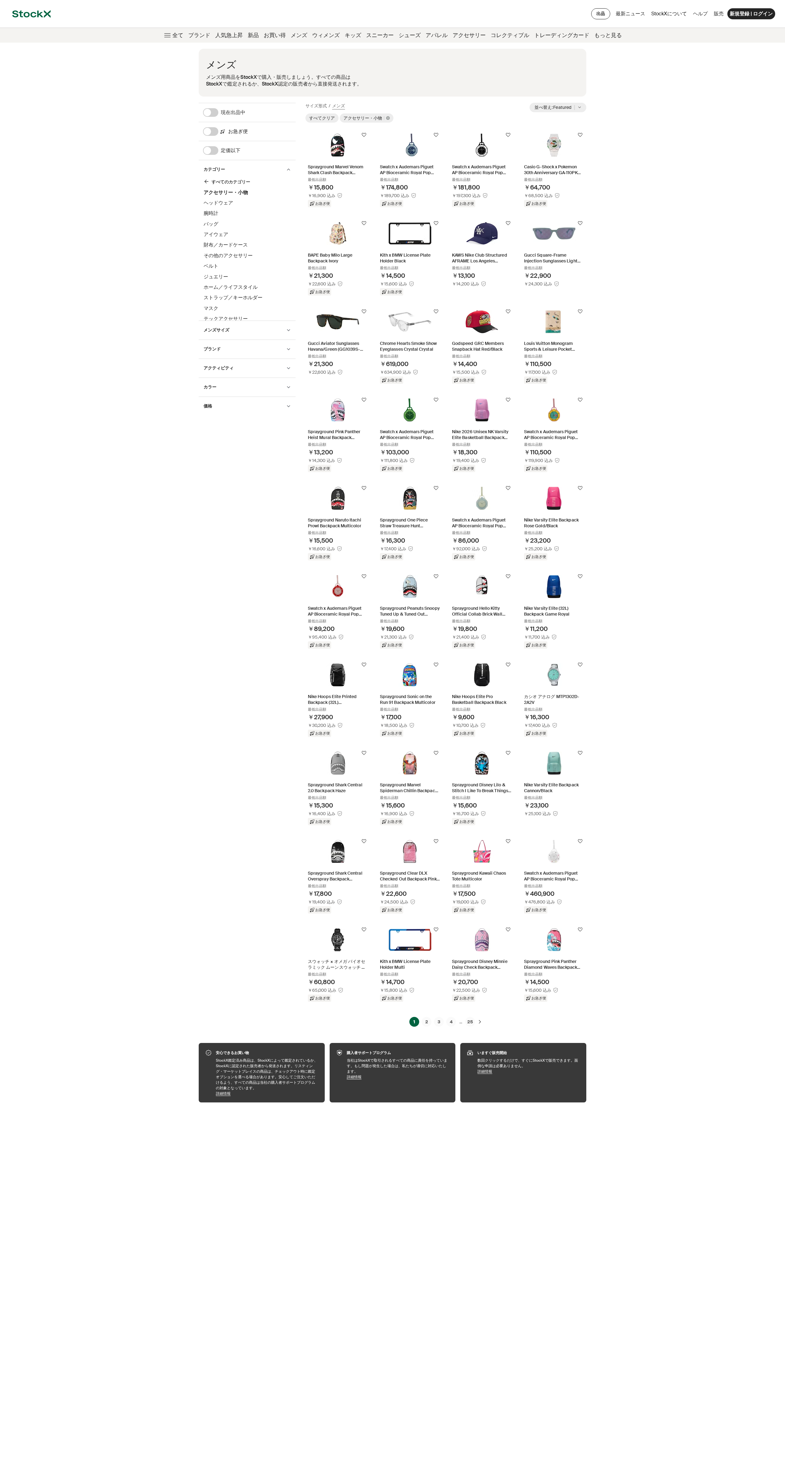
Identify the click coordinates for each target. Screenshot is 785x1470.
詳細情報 (267, 1093)
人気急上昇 (229, 35)
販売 (719, 13)
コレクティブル (510, 35)
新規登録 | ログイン (751, 13)
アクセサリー (469, 35)
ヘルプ (700, 13)
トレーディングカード (561, 35)
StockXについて (670, 15)
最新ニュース (630, 13)
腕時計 (211, 213)
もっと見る (608, 35)
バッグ (211, 224)
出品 (600, 13)
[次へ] (480, 1021)
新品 (253, 35)
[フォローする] (364, 135)
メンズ (299, 35)
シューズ (410, 35)
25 (470, 1022)
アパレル (437, 35)
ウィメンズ (326, 35)
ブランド (199, 35)
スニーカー (380, 35)
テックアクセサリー (226, 318)
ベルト (211, 266)
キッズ (353, 35)
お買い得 (275, 35)
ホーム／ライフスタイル (231, 287)
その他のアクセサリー (228, 255)
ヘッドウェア (218, 203)
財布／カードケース (226, 245)
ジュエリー (216, 276)
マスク (211, 308)
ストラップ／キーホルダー (233, 297)
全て (177, 35)
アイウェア (216, 234)
